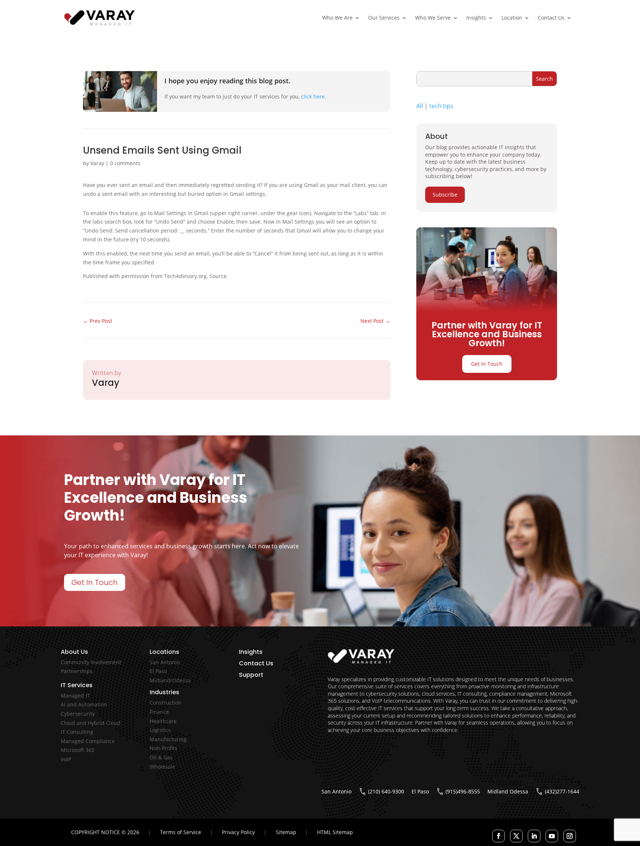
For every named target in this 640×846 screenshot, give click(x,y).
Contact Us (551, 17)
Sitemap (286, 832)
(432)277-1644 (562, 791)
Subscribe (445, 194)
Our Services (384, 17)
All (419, 106)
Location (511, 17)
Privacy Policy (238, 832)
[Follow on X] (516, 836)
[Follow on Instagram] (569, 836)
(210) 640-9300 (386, 791)
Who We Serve (433, 17)
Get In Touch (487, 363)
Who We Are (337, 17)
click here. (313, 96)
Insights (476, 17)
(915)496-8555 (463, 791)
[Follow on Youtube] (552, 836)
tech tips (441, 106)
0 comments (125, 163)
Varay (97, 163)
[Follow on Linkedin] (534, 836)
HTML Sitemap (335, 832)
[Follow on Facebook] (498, 836)
